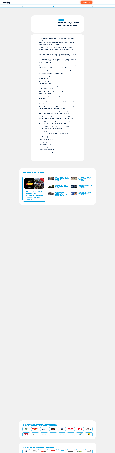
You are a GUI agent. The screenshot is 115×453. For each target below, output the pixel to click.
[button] (61, 20)
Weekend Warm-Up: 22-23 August (85, 186)
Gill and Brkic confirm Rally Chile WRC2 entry (61, 186)
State (84, 180)
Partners (87, 194)
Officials (36, 6)
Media (88, 6)
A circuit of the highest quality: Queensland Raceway (84, 178)
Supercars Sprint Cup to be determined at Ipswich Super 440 (62, 178)
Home (18, 6)
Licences (27, 6)
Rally (60, 187)
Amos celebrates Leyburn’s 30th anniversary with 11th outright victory (61, 194)
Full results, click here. (44, 157)
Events (72, 6)
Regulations (55, 6)
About (96, 6)
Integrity (45, 6)
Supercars (61, 180)
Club (31, 199)
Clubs (81, 6)
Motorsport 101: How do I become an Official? (85, 193)
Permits (64, 6)
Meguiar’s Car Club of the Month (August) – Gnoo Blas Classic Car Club (34, 194)
